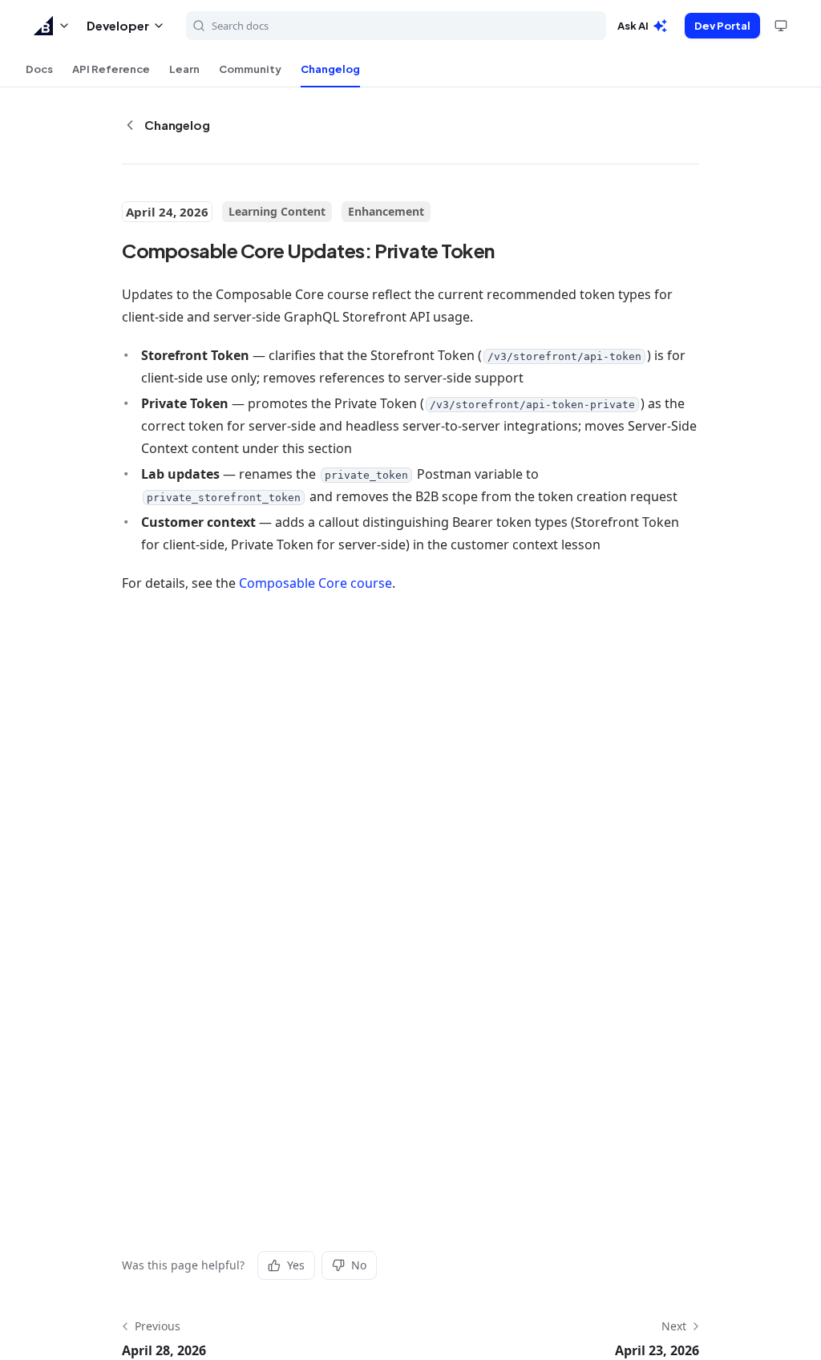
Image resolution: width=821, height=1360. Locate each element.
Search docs (240, 25)
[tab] (39, 69)
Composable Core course (315, 583)
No (358, 1265)
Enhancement (386, 211)
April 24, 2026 (167, 212)
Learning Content (277, 211)
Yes (296, 1265)
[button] (52, 26)
